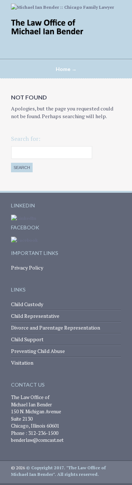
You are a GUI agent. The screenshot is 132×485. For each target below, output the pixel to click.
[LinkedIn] (23, 218)
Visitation (22, 362)
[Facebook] (24, 240)
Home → (66, 69)
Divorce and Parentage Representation (55, 327)
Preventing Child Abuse (38, 350)
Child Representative (35, 315)
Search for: (25, 138)
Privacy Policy (27, 267)
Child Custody (27, 304)
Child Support (27, 339)
